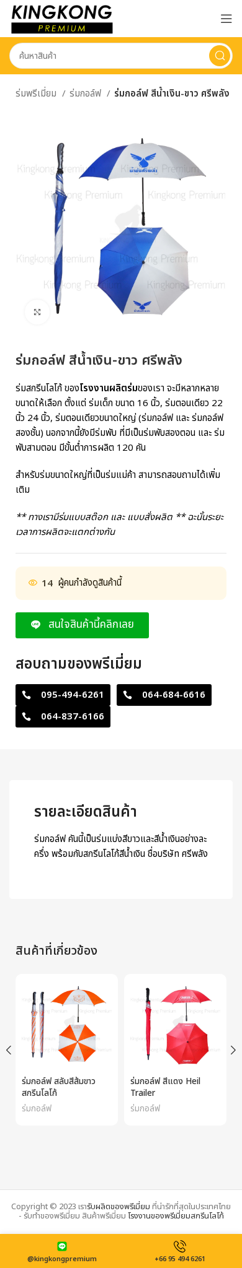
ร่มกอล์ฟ (86, 94)
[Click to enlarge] (37, 312)
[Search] (219, 55)
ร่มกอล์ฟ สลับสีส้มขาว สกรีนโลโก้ (59, 1087)
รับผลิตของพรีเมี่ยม (118, 1207)
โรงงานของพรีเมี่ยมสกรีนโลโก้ (176, 1216)
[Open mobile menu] (226, 18)
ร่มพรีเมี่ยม (37, 94)
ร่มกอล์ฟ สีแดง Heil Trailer (165, 1087)
